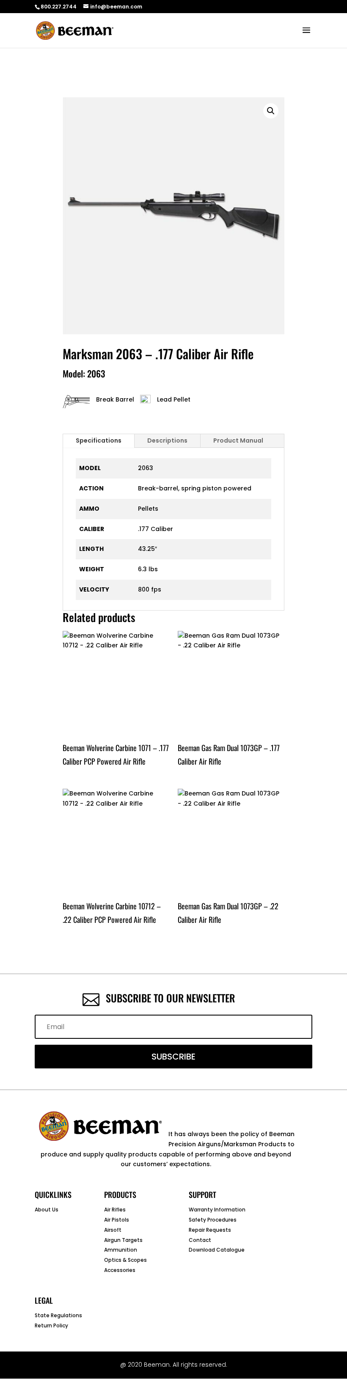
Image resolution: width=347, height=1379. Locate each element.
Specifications (98, 440)
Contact (200, 1240)
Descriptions (167, 440)
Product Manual (238, 440)
